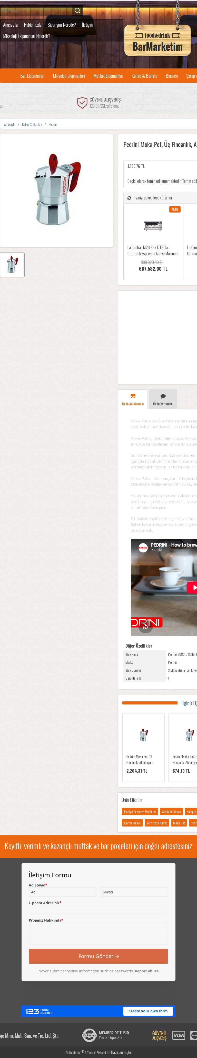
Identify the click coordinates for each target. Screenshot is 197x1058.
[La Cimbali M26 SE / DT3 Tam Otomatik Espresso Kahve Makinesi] (153, 226)
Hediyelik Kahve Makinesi (140, 811)
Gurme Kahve (132, 822)
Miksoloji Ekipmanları (69, 75)
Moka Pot (179, 822)
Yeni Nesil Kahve (157, 822)
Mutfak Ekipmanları (108, 75)
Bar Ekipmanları (32, 75)
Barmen (172, 75)
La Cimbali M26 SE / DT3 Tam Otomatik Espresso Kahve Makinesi (152, 250)
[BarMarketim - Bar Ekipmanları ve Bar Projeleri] (157, 56)
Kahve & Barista (144, 75)
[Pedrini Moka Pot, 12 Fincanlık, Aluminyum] (143, 735)
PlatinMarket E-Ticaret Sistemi (85, 1052)
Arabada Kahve (171, 811)
